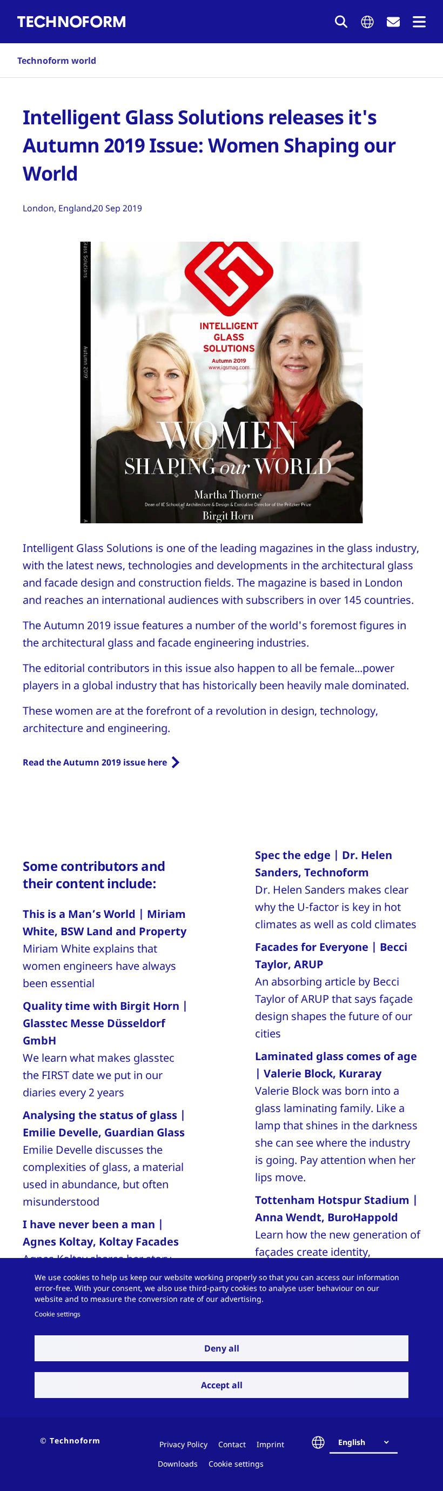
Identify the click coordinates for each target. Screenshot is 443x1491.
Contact (232, 1444)
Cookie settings (57, 1313)
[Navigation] (419, 22)
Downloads (178, 1464)
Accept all (222, 1385)
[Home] (71, 22)
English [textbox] (351, 1442)
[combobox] (368, 1442)
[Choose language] (367, 22)
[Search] (341, 21)
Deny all (221, 1348)
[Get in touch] (393, 22)
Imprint (270, 1444)
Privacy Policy (183, 1444)
